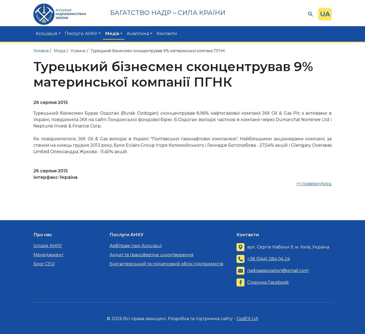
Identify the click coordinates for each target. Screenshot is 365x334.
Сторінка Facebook (268, 282)
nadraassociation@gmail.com (278, 270)
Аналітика (138, 33)
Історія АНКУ (47, 245)
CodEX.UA (247, 318)
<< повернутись (314, 183)
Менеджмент (48, 254)
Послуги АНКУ (81, 33)
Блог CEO (44, 263)
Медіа (112, 33)
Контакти (167, 33)
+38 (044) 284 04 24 (268, 258)
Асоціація (46, 33)
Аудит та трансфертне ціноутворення (152, 254)
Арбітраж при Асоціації (136, 245)
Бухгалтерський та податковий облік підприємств (166, 263)
